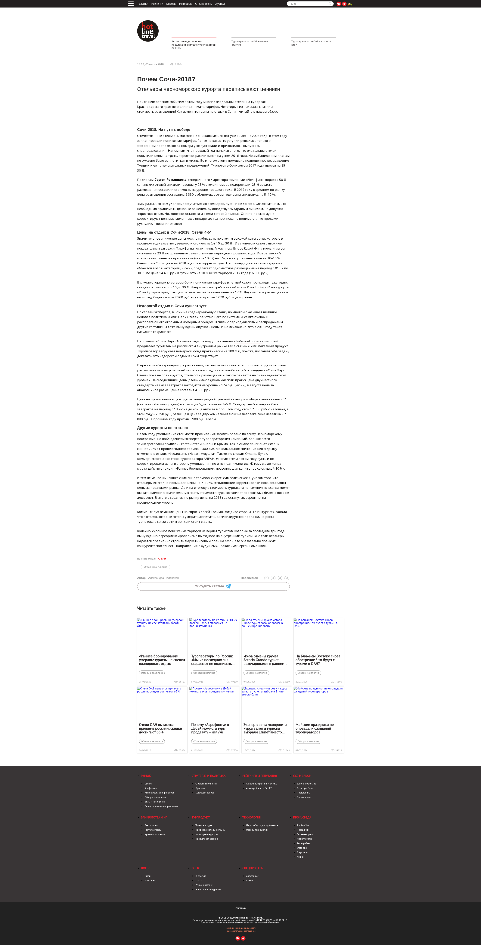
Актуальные (252, 876)
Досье (145, 868)
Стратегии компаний (206, 783)
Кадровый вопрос (204, 792)
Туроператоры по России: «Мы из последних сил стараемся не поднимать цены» (212, 659)
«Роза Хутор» (147, 292)
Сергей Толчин (211, 512)
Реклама (240, 908)
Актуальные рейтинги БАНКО (261, 783)
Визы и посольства (155, 801)
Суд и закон (302, 775)
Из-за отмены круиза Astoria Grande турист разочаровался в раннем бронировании (264, 659)
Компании (150, 880)
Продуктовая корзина (206, 838)
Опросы (171, 3)
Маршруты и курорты (206, 834)
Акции (300, 856)
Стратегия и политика (208, 775)
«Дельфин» (254, 179)
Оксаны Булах (256, 453)
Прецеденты (303, 792)
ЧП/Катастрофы (153, 829)
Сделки (148, 783)
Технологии (251, 817)
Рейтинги (157, 3)
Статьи (143, 3)
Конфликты (151, 788)
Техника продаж (204, 825)
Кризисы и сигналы (155, 834)
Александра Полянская (158, 577)
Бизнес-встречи (305, 834)
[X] (280, 578)
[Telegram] (287, 578)
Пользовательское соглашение (241, 931)
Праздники (303, 829)
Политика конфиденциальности (240, 928)
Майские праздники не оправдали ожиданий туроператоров (315, 728)
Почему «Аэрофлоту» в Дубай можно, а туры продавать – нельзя (210, 728)
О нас (196, 868)
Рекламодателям (204, 885)
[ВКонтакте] (266, 578)
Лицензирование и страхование (161, 806)
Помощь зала (304, 797)
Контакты (200, 880)
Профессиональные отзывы (210, 829)
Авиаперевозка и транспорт (159, 792)
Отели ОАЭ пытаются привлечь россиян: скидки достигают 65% (160, 728)
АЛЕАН (209, 458)
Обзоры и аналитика (155, 567)
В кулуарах (303, 852)
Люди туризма (304, 838)
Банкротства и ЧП (154, 817)
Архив (249, 880)
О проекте (200, 876)
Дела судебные (305, 788)
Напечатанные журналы (208, 889)
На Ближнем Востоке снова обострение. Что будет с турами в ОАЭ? (318, 659)
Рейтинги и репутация (259, 775)
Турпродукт (201, 817)
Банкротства (151, 825)
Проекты (200, 788)
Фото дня (302, 847)
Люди (148, 876)
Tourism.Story (304, 825)
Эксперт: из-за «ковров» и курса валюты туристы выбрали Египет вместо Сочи (265, 728)
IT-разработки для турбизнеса (262, 825)
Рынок (146, 775)
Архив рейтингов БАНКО (259, 788)
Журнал (220, 3)
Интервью (185, 3)
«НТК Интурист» (261, 512)
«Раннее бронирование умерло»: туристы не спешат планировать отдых (162, 659)
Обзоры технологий (257, 829)
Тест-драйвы (303, 843)
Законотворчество (306, 783)
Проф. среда (302, 817)
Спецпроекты (203, 3)
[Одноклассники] (273, 578)
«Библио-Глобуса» (248, 341)
